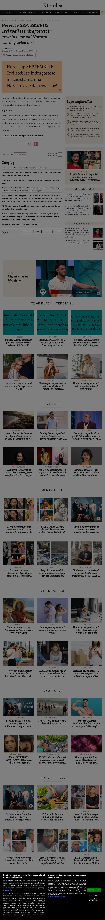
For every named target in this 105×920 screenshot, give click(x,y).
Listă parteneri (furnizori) (56, 896)
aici (17, 907)
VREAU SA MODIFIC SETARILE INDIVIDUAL (93, 898)
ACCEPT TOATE (94, 890)
